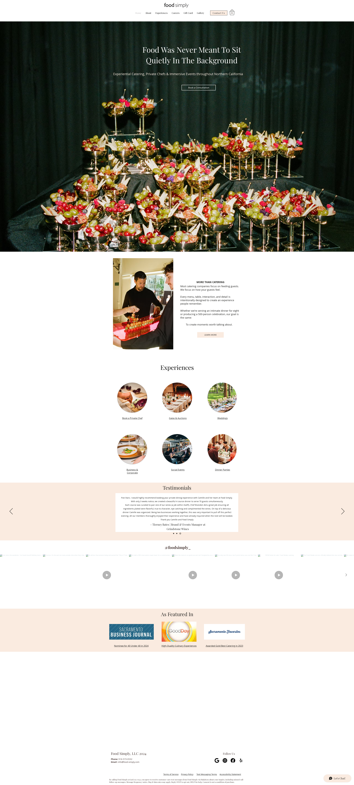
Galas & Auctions (178, 418)
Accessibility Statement (230, 774)
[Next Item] (346, 574)
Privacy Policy (187, 774)
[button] (232, 12)
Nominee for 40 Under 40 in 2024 (131, 645)
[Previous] (11, 511)
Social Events (178, 469)
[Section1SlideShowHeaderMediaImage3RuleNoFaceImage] (180, 533)
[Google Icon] (217, 760)
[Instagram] (225, 760)
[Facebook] (233, 760)
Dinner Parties (222, 469)
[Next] (342, 511)
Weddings (222, 418)
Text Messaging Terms (206, 774)
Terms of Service (171, 774)
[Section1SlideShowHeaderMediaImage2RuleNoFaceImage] (177, 533)
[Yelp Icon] (241, 760)
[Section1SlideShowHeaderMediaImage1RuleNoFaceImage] (173, 533)
